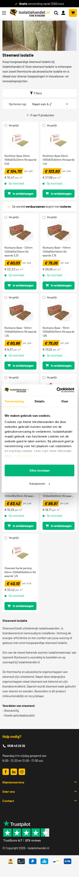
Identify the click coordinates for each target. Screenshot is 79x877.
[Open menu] (4, 13)
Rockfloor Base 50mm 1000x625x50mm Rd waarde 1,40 (59, 159)
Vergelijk (14, 125)
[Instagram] (22, 772)
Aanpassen (37, 483)
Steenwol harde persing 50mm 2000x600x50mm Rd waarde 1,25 (20, 572)
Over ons (8, 791)
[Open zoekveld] (56, 13)
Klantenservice (13, 782)
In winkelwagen (23, 193)
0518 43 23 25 (16, 746)
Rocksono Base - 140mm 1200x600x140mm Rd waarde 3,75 (57, 251)
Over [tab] (64, 401)
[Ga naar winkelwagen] (73, 13)
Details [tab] (40, 401)
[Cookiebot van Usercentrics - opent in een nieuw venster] (56, 390)
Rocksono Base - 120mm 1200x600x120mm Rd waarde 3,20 (18, 251)
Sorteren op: (18, 104)
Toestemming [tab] (14, 401)
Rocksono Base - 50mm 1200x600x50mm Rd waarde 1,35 (20, 331)
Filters (38, 93)
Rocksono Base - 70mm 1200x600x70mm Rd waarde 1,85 (58, 331)
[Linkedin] (14, 772)
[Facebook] (5, 772)
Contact (8, 801)
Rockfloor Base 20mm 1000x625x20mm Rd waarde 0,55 (20, 159)
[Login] (64, 12)
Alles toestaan (39, 470)
